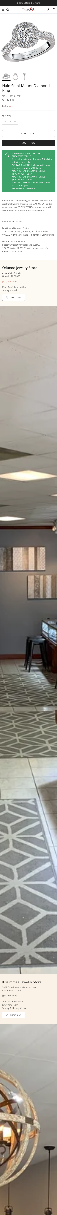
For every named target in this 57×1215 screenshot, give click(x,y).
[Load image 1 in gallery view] (28, 42)
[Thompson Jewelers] (28, 9)
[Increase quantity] (15, 121)
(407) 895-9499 (9, 281)
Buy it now (28, 142)
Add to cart (28, 133)
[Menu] (3, 10)
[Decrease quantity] (4, 121)
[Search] (9, 10)
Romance (9, 106)
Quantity (6, 115)
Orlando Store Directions (28, 3)
